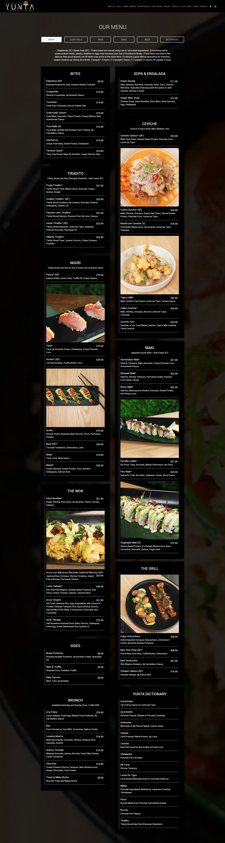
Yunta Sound (156, 6)
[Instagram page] (215, 6)
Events (196, 6)
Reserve (132, 6)
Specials (203, 6)
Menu (119, 6)
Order (125, 6)
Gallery (166, 6)
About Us (111, 6)
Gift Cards (187, 6)
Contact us (176, 6)
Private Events (143, 6)
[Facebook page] (210, 6)
